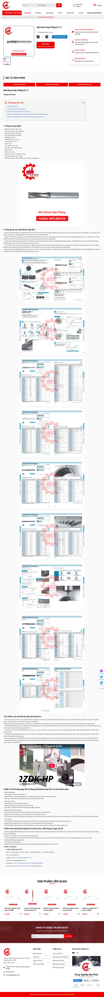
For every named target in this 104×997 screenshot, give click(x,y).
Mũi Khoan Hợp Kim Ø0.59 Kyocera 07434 (70, 909)
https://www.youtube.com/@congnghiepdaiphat (27, 866)
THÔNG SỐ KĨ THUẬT (19, 84)
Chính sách (70, 13)
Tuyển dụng (49, 13)
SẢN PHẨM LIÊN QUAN (84, 84)
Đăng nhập (79, 4)
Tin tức (60, 13)
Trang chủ (27, 13)
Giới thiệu (38, 13)
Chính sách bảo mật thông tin (60, 957)
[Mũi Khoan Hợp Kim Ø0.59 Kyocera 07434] (71, 897)
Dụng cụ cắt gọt (16, 17)
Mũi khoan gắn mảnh (32, 17)
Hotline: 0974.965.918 (94, 13)
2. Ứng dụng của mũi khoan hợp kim (16, 109)
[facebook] (86, 971)
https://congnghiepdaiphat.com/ (22, 857)
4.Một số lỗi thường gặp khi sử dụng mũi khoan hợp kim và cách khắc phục (27, 114)
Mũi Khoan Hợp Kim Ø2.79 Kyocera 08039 (90, 909)
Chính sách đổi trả (57, 953)
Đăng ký (78, 6)
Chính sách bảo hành (58, 960)
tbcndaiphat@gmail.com (13, 975)
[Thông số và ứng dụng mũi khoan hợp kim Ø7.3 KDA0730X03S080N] (32, 897)
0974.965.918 (10, 972)
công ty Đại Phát (15, 831)
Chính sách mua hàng (58, 967)
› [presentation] (100, 902)
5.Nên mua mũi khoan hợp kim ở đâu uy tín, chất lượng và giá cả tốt (25, 117)
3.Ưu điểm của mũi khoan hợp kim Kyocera (18, 111)
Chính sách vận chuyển (59, 964)
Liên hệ (81, 13)
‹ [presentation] (3, 902)
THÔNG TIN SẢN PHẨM (52, 84)
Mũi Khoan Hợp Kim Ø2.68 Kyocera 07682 (12, 909)
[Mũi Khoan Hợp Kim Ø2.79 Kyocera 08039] (90, 897)
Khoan (23, 17)
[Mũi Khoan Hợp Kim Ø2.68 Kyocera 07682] (13, 897)
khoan (9, 233)
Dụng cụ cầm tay (37, 960)
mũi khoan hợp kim (35, 730)
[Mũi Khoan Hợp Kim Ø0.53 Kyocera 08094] (52, 897)
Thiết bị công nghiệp (38, 964)
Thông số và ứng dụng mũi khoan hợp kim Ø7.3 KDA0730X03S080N (32, 909)
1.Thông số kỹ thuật (11, 106)
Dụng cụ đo (36, 957)
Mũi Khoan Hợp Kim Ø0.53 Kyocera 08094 (51, 909)
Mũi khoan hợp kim (34, 249)
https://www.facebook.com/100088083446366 (28, 863)
